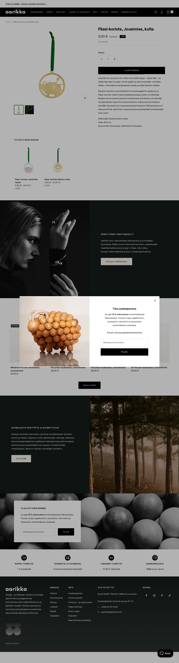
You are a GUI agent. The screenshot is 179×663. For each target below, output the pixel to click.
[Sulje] (155, 301)
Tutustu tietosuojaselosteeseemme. (124, 332)
